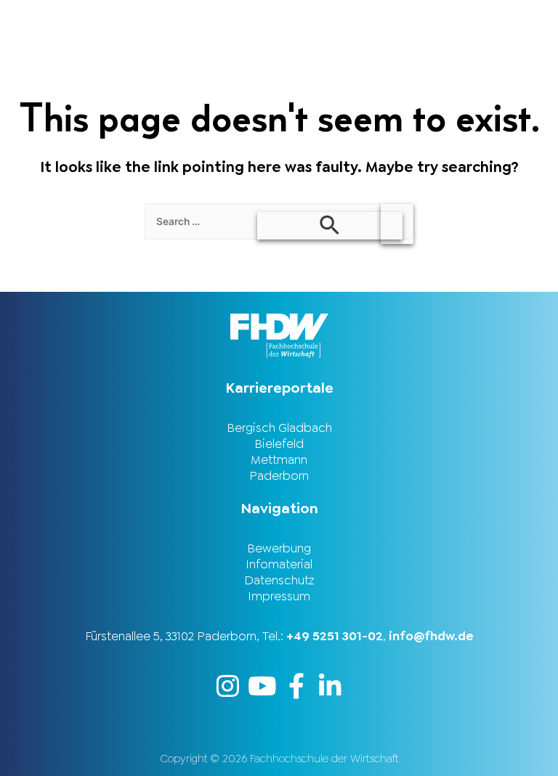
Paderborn (279, 475)
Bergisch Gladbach (279, 428)
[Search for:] (279, 220)
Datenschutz (279, 580)
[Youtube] (262, 685)
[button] (418, 19)
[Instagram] (227, 685)
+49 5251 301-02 (334, 636)
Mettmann (279, 459)
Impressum (279, 596)
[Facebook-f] (296, 685)
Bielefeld (279, 444)
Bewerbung (279, 548)
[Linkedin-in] (330, 685)
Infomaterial (279, 564)
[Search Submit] (330, 226)
